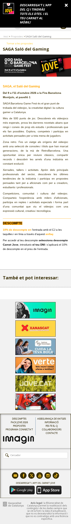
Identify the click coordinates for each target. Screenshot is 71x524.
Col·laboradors (51, 429)
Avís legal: (37, 503)
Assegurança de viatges (51, 418)
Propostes (17, 36)
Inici (6, 36)
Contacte (52, 433)
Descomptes (19, 418)
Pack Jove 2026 (19, 422)
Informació (52, 422)
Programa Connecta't (19, 429)
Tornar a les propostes (20, 43)
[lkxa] (18, 437)
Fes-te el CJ (52, 426)
